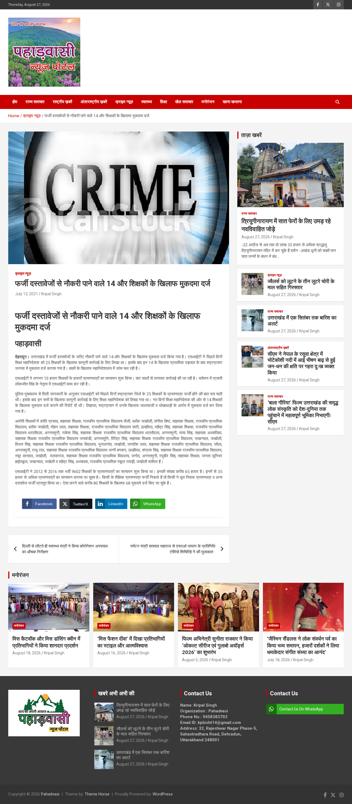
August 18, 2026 (26, 653)
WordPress (163, 794)
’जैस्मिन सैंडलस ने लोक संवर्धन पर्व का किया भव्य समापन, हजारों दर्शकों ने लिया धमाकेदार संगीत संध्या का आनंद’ (303, 645)
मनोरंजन (208, 101)
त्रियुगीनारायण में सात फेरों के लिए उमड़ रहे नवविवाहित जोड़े (142, 707)
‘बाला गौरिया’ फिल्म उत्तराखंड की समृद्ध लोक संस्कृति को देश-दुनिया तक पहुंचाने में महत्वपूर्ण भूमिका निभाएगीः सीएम (303, 412)
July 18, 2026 (278, 660)
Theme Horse (97, 794)
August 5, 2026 (195, 660)
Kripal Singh (51, 294)
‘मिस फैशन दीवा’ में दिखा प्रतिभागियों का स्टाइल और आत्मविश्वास (131, 642)
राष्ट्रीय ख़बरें (62, 101)
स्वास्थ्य (146, 101)
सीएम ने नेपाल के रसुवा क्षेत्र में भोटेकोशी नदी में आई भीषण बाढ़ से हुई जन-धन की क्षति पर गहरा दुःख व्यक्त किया (301, 363)
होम (14, 101)
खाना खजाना (232, 101)
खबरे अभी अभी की (116, 693)
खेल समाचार (184, 101)
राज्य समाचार (35, 101)
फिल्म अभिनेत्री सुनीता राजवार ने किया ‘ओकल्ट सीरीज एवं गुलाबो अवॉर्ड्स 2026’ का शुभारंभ (217, 645)
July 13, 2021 (26, 294)
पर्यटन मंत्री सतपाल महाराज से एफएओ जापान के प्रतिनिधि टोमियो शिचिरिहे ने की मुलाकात (172, 549)
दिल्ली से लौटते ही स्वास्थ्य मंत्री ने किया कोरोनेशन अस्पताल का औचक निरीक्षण (65, 549)
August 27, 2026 (255, 237)
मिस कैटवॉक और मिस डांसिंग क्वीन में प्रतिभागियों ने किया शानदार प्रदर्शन (46, 642)
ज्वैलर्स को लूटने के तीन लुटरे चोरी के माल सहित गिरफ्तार (301, 284)
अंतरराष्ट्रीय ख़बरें (94, 101)
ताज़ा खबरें (251, 135)
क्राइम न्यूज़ (124, 101)
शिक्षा (163, 101)
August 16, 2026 (111, 653)
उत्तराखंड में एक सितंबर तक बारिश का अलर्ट (302, 321)
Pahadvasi (50, 794)
